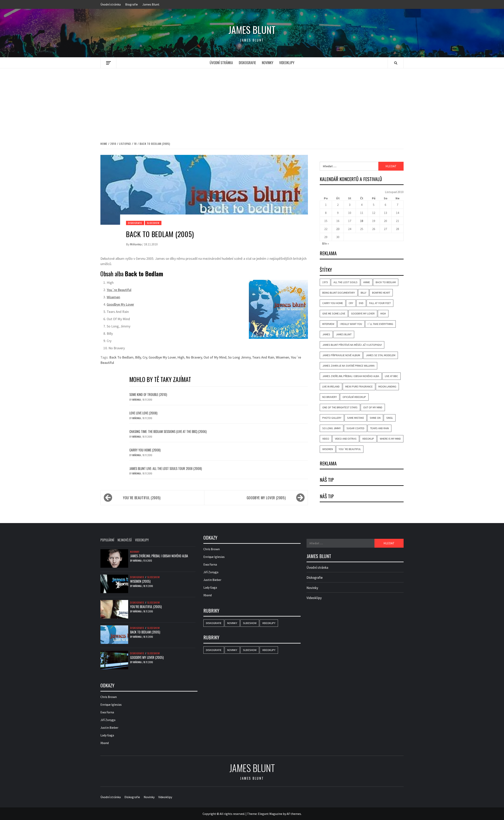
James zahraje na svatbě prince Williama (348, 365)
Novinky (267, 62)
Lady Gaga (107, 735)
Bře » (325, 243)
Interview (328, 324)
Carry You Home (332, 303)
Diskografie (247, 62)
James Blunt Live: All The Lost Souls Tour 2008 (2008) (165, 468)
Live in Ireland (331, 386)
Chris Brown (108, 697)
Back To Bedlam (121, 357)
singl (389, 418)
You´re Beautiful (119, 290)
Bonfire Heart (381, 292)
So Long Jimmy (239, 357)
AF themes (294, 814)
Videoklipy (286, 62)
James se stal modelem (380, 355)
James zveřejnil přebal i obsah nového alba (350, 376)
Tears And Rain (263, 357)
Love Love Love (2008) (143, 413)
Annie (366, 282)
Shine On (375, 418)
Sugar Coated (355, 428)
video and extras (346, 438)
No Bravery (194, 357)
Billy (138, 357)
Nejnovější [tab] (125, 540)
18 (361, 221)
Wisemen (113, 297)
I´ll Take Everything (380, 324)
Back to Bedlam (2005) (145, 632)
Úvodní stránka (110, 4)
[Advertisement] (252, 100)
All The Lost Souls (346, 282)
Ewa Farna (107, 712)
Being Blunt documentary (338, 292)
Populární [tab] (107, 540)
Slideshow (153, 223)
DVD (361, 303)
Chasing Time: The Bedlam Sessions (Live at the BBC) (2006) (168, 431)
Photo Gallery (331, 418)
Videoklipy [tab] (142, 540)
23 (337, 229)
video (325, 438)
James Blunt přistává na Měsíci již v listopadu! (352, 345)
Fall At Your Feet (380, 303)
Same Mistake (355, 418)
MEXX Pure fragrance (359, 386)
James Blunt (150, 4)
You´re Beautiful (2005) (142, 497)
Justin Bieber (109, 727)
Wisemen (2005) (140, 581)
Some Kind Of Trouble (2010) (148, 394)
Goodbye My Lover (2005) (266, 497)
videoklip (368, 438)
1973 (325, 282)
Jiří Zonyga (107, 720)
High (180, 357)
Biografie (131, 4)
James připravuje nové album (341, 355)
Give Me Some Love (333, 313)
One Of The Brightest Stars (340, 407)
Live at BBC (391, 376)
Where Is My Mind (390, 438)
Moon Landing (387, 386)
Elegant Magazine (270, 814)
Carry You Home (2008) (144, 450)
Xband (104, 743)
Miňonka (136, 244)
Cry (145, 357)
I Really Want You (351, 324)
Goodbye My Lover (120, 304)
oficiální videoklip (354, 397)
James (326, 334)
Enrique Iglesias (111, 704)
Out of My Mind (215, 357)
